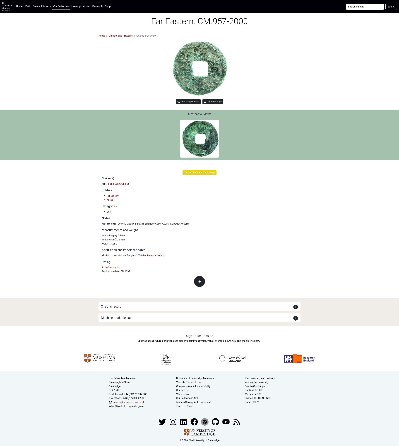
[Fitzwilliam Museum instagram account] (173, 421)
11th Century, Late (112, 267)
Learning (76, 6)
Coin (109, 211)
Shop (108, 6)
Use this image (214, 101)
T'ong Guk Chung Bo (119, 183)
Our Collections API (187, 398)
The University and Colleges (260, 378)
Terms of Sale (184, 406)
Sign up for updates (199, 336)
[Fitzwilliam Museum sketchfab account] (205, 421)
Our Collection (61, 6)
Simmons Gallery (156, 255)
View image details (189, 101)
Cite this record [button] (111, 306)
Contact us (182, 390)
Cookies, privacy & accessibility (193, 386)
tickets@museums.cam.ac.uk (128, 402)
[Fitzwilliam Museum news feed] (237, 421)
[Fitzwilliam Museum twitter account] (162, 421)
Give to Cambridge (255, 386)
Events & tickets (41, 6)
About (86, 6)
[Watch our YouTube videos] (226, 421)
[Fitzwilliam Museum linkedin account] (194, 421)
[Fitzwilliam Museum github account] (215, 421)
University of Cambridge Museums (195, 378)
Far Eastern (113, 195)
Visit (27, 6)
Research (97, 6)
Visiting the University (257, 382)
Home (20, 6)
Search (391, 6)
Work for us (182, 394)
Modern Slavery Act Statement (193, 402)
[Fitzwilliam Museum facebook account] (184, 421)
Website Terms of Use (188, 382)
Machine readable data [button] (117, 318)
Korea (110, 199)
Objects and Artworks (121, 35)
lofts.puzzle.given (134, 406)
